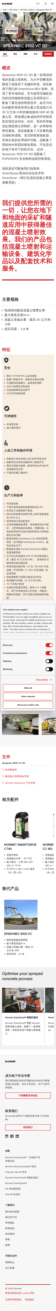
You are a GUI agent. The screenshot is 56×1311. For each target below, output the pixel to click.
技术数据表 (11, 769)
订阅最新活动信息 (28, 1095)
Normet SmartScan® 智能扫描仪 (21, 1177)
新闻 (7, 1245)
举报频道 (29, 1299)
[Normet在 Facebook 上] (12, 1137)
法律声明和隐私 (13, 1299)
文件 (35, 54)
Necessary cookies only (28, 705)
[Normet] (7, 4)
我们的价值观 (12, 1211)
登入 (38, 4)
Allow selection (28, 696)
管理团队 (10, 1222)
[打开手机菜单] (52, 4)
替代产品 (10, 888)
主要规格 (10, 299)
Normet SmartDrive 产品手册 (20, 783)
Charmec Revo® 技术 (16, 1172)
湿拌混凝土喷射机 (27, 10)
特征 (15, 54)
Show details (42, 680)
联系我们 (48, 54)
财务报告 (10, 1228)
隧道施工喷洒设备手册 (17, 776)
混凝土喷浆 (13, 10)
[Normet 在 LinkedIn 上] (17, 1137)
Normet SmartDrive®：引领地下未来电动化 (22, 1159)
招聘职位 (10, 1262)
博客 (7, 1239)
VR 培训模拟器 (13, 1188)
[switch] (49, 653)
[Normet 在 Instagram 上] (6, 1137)
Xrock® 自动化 (12, 1194)
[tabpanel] (29, 725)
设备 (5, 10)
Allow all (28, 688)
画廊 (25, 54)
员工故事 (10, 1267)
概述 (5, 54)
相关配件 (10, 799)
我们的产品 (11, 1217)
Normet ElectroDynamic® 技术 (20, 1166)
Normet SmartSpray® (16, 1183)
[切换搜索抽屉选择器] (45, 4)
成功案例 (10, 1233)
